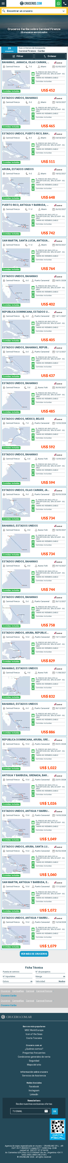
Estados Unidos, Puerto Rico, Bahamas (26, 133)
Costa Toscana (34, 1038)
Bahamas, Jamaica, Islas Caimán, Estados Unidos (26, 62)
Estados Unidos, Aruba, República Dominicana (26, 633)
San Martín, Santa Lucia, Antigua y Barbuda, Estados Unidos (26, 240)
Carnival (30, 991)
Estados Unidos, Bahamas (20, 98)
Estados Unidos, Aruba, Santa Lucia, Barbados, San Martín (26, 846)
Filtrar (20, 56)
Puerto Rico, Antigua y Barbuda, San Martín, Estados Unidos (26, 205)
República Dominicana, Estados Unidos (26, 312)
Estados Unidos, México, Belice (23, 419)
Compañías (18, 991)
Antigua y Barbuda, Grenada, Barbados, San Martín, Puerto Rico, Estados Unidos (26, 775)
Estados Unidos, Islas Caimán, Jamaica (26, 490)
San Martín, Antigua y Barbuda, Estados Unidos (26, 882)
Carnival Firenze (44, 991)
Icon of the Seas (34, 1034)
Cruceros (5, 991)
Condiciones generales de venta (34, 1057)
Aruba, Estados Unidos (18, 169)
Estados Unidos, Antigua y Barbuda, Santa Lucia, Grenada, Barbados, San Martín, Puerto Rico (26, 811)
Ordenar (52, 56)
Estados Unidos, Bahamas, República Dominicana (26, 347)
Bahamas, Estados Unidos (20, 526)
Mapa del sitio (34, 1064)
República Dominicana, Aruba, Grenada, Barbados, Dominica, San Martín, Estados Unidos (26, 739)
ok (54, 1111)
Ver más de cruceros (34, 954)
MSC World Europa (34, 1030)
